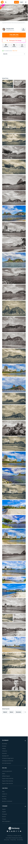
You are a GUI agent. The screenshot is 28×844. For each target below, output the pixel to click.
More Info (5, 53)
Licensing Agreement (7, 787)
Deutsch (4, 833)
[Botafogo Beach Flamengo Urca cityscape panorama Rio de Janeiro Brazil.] (13, 515)
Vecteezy (4, 762)
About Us (4, 812)
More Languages (6, 838)
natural (5, 728)
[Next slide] (22, 728)
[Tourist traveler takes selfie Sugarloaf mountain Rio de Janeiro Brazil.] (13, 699)
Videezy (4, 765)
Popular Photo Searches (7, 797)
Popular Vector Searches (7, 795)
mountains (18, 728)
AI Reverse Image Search (8, 774)
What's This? (15, 50)
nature (11, 728)
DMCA (3, 790)
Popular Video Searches (7, 800)
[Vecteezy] (2, 2)
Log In (21, 2)
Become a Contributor (7, 817)
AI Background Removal (7, 777)
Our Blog (4, 815)
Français (4, 835)
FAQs (3, 808)
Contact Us (4, 810)
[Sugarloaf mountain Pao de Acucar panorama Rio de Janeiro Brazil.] (7, 83)
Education (4, 770)
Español (4, 828)
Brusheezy (4, 760)
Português (4, 830)
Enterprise (4, 767)
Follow (23, 30)
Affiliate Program (6, 792)
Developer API (5, 772)
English (4, 825)
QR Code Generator (6, 779)
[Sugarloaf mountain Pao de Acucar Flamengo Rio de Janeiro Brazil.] (13, 561)
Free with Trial (14, 35)
